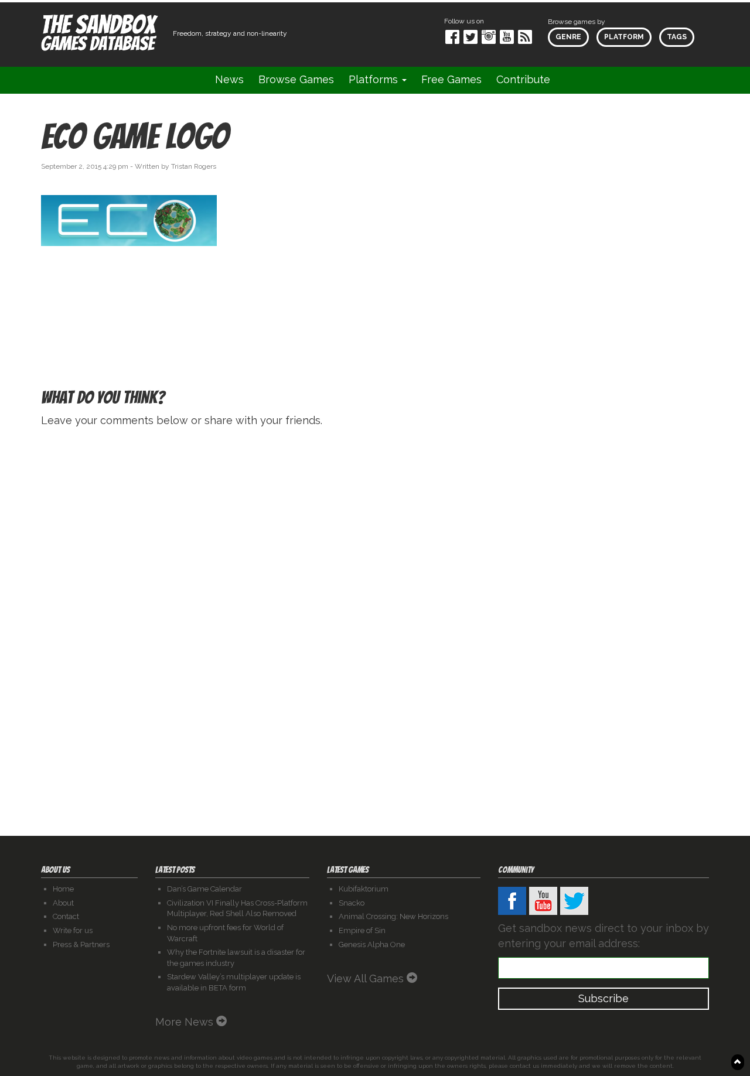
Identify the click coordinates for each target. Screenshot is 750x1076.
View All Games (367, 978)
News (229, 79)
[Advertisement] (603, 224)
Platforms (375, 79)
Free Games (451, 79)
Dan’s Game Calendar (204, 888)
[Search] (572, 80)
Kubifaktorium (363, 888)
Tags (677, 37)
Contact (66, 916)
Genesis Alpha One (372, 944)
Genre (568, 37)
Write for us (73, 930)
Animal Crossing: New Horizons (393, 916)
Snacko (351, 903)
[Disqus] (375, 585)
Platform (624, 37)
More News (185, 1022)
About (63, 903)
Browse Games (296, 79)
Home (63, 888)
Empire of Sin (362, 930)
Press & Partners (81, 944)
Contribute (523, 79)
